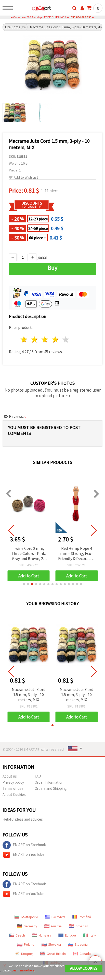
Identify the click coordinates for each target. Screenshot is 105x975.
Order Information (49, 782)
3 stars (45, 339)
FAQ (38, 776)
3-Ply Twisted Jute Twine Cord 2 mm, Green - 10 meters (76, 553)
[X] (4, 966)
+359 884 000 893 (80, 17)
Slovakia (54, 944)
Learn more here (23, 970)
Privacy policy (13, 782)
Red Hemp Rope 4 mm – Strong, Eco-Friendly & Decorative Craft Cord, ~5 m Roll (28, 554)
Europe (70, 935)
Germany (30, 926)
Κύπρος (27, 953)
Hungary (45, 935)
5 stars (66, 339)
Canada (85, 953)
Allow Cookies (83, 968)
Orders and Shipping (51, 788)
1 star (24, 339)
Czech (20, 935)
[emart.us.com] (33, 9)
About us (10, 776)
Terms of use (13, 788)
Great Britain (56, 953)
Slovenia (81, 944)
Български (29, 917)
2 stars (35, 339)
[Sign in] (82, 8)
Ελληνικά (58, 917)
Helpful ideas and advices (23, 819)
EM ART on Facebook (29, 844)
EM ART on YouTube (28, 854)
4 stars (55, 339)
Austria (56, 926)
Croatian (81, 926)
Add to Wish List (26, 177)
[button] (24, 584)
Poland (29, 944)
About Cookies (14, 794)
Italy (93, 935)
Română (85, 917)
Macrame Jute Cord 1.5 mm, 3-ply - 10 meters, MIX (28, 694)
